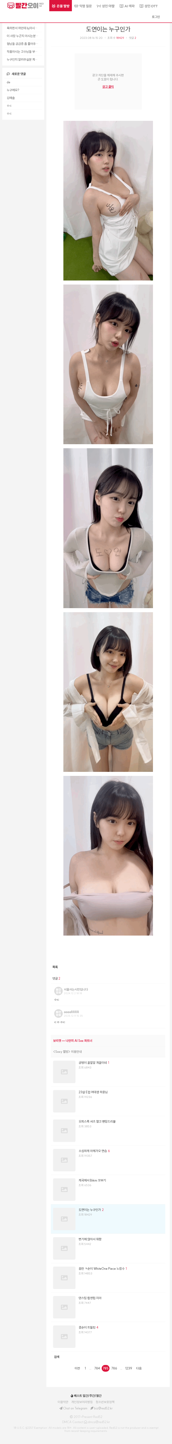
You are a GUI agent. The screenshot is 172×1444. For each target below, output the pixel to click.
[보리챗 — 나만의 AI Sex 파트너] (108, 1040)
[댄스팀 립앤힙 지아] (108, 1307)
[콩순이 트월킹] (108, 1336)
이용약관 (63, 1402)
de (8, 82)
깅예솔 (11, 98)
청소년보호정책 (105, 1402)
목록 (55, 967)
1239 (128, 1368)
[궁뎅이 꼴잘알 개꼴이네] (108, 1071)
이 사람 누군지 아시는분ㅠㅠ (24, 36)
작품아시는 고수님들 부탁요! (24, 52)
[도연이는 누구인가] (108, 1219)
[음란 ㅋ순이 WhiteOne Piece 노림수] (108, 1277)
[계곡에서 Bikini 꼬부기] (108, 1189)
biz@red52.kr (103, 1408)
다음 (139, 1368)
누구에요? (13, 90)
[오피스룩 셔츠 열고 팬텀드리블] (108, 1130)
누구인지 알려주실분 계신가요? (24, 59)
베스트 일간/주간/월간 (87, 1396)
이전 (77, 1368)
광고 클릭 (108, 87)
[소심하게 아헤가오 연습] (108, 1160)
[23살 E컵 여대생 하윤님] (108, 1101)
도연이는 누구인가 (108, 29)
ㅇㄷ (9, 106)
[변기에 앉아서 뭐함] (108, 1248)
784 (97, 1368)
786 (114, 1368)
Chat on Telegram (75, 1408)
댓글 (132, 38)
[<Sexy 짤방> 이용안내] (108, 1051)
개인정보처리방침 (82, 1402)
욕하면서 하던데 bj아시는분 (23, 28)
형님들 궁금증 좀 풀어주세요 (24, 44)
